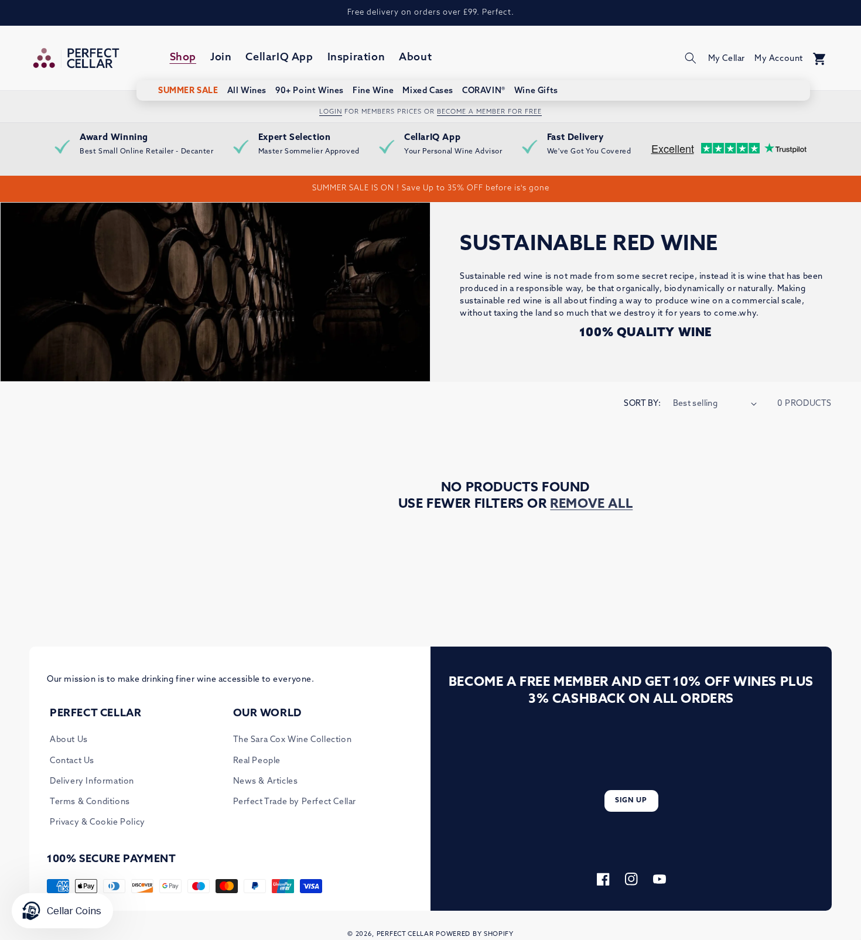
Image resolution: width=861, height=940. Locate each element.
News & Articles (265, 781)
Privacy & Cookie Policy (97, 822)
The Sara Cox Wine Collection (292, 740)
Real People (257, 761)
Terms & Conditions (90, 802)
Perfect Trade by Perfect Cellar (295, 802)
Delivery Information (92, 781)
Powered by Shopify (475, 934)
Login (330, 112)
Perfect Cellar (405, 934)
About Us (69, 740)
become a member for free (489, 112)
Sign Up (631, 800)
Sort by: (642, 403)
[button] (690, 58)
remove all (591, 504)
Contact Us (72, 761)
